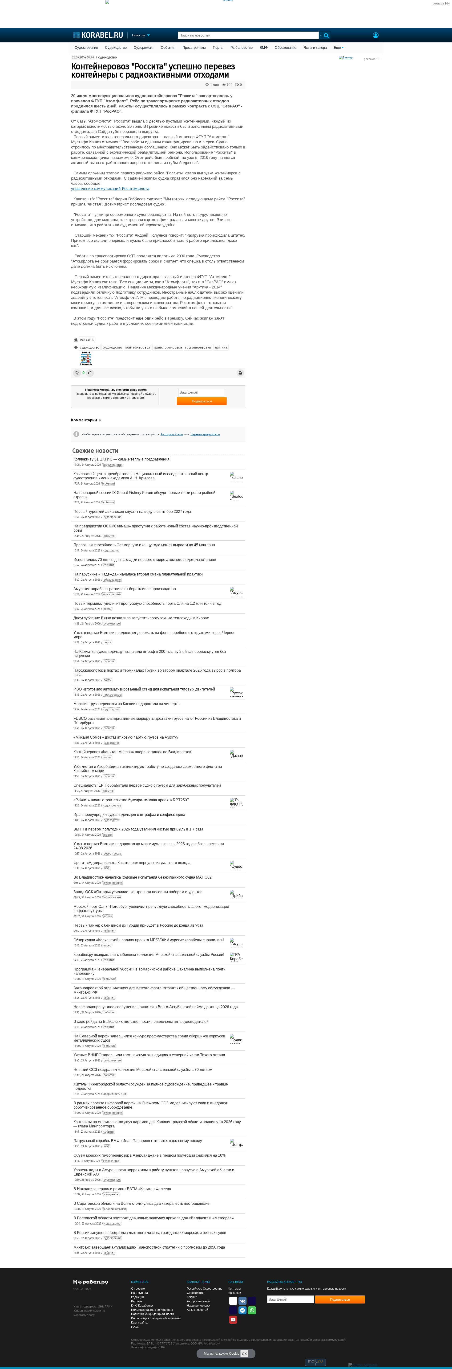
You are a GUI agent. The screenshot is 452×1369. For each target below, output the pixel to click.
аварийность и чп (114, 1094)
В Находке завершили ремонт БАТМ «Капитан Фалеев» (122, 1189)
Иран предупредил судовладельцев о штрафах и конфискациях (129, 815)
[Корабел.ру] (91, 1282)
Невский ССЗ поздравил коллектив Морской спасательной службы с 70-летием (142, 1070)
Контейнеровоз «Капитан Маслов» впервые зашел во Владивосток (132, 752)
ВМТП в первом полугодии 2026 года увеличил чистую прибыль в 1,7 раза (138, 829)
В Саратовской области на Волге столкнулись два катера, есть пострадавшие (141, 1203)
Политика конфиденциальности (152, 1314)
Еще (337, 47)
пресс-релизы (113, 464)
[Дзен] (233, 1300)
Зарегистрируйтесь (205, 434)
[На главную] (98, 35)
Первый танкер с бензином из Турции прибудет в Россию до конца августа (138, 925)
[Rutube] (252, 1300)
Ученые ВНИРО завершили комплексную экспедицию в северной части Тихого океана (149, 1055)
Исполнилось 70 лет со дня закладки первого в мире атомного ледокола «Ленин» (144, 560)
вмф (106, 868)
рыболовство (112, 1060)
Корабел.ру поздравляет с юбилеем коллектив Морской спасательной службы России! (148, 955)
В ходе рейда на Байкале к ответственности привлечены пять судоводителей (141, 1022)
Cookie (234, 1353)
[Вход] (376, 35)
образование (112, 579)
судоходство (107, 57)
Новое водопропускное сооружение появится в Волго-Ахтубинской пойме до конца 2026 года (155, 1007)
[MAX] (233, 1309)
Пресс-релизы (194, 47)
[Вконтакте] (242, 1300)
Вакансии (234, 1293)
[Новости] (86, 358)
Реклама (136, 1301)
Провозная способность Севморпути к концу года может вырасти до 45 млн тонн (144, 545)
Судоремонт (144, 47)
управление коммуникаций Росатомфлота (110, 188)
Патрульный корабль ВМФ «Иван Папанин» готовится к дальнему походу (137, 1141)
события (108, 483)
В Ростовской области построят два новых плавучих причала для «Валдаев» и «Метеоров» (153, 1218)
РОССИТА (87, 340)
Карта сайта (139, 1322)
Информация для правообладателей (156, 1318)
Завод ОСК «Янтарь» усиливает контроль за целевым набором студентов (137, 892)
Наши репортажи (198, 1305)
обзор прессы (112, 853)
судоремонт (111, 1194)
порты (107, 609)
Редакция (137, 1297)
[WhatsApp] (252, 1309)
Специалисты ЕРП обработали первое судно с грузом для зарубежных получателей (147, 785)
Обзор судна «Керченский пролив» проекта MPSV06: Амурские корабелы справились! (148, 940)
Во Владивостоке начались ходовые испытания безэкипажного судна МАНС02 (142, 877)
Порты (218, 47)
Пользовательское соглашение (152, 1309)
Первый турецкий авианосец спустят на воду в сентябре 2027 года (132, 512)
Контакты (234, 1288)
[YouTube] (233, 1319)
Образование (285, 47)
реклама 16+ (441, 3)
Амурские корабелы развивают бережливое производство (124, 589)
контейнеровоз (137, 347)
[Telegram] (242, 1309)
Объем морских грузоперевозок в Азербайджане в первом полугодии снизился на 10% (149, 1155)
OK (244, 1354)
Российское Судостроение (204, 1288)
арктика (220, 347)
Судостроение (86, 47)
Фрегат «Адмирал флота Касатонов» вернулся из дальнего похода (131, 863)
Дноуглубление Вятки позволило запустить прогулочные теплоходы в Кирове (141, 618)
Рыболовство (241, 47)
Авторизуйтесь (172, 434)
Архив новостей (197, 1309)
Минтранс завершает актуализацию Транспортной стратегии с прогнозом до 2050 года (149, 1247)
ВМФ (264, 47)
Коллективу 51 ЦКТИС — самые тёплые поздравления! (121, 459)
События (168, 47)
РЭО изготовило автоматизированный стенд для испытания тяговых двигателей (144, 689)
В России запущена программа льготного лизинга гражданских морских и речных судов (149, 1233)
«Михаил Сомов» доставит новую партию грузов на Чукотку (125, 737)
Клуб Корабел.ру (142, 1305)
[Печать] (240, 373)
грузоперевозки (198, 347)
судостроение (112, 517)
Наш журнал (139, 1293)
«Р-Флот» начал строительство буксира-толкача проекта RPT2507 (131, 800)
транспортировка (167, 347)
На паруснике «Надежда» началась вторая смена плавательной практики (138, 574)
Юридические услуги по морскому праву (89, 1313)
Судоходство (116, 47)
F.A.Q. (135, 1326)
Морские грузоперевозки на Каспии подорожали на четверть (126, 704)
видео (107, 945)
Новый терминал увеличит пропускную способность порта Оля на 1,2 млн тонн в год (147, 603)
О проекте (138, 1288)
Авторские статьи (198, 1301)
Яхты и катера (315, 47)
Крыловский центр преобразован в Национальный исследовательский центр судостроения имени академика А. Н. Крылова (140, 476)
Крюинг (192, 1297)
